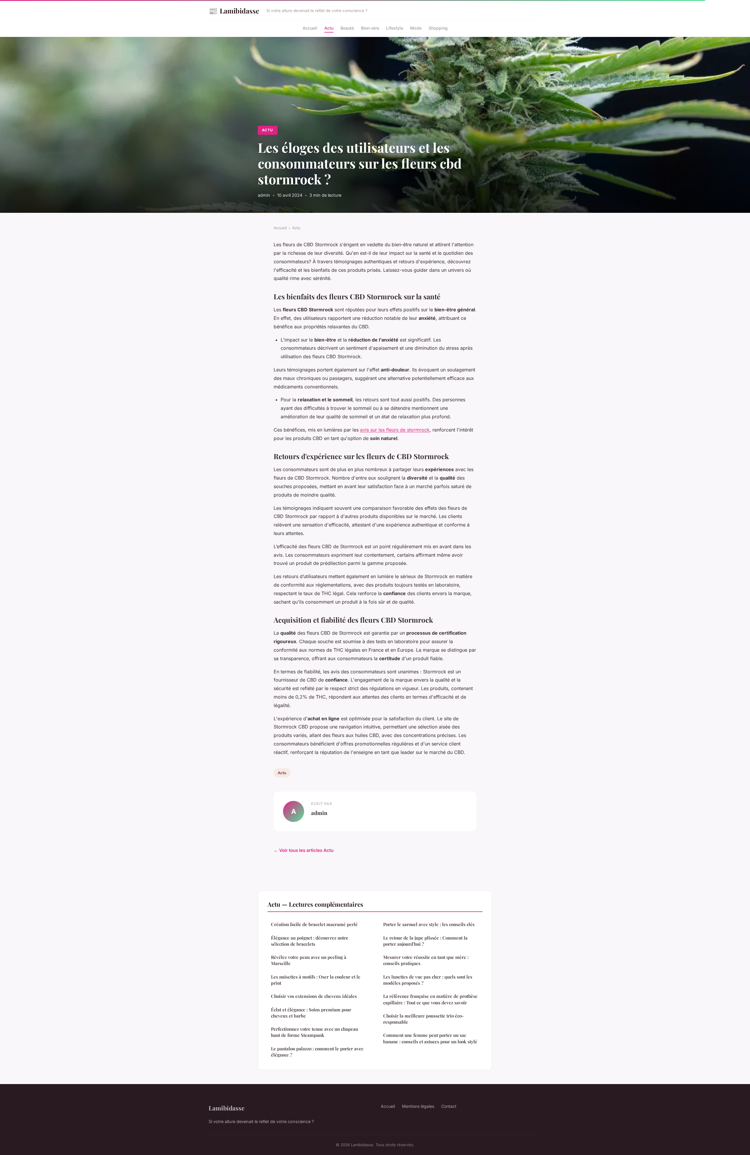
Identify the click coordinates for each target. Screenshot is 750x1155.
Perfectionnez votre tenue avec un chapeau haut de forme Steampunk (314, 1032)
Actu (328, 28)
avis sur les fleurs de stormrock (394, 430)
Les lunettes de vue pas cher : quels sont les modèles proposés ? (427, 980)
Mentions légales (418, 1106)
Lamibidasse (234, 10)
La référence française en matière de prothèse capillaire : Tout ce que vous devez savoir (430, 999)
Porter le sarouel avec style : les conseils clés (429, 924)
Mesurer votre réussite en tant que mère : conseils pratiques (425, 960)
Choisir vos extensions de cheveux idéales (314, 996)
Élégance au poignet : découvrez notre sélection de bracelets (309, 941)
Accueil (310, 28)
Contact (448, 1106)
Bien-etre (370, 28)
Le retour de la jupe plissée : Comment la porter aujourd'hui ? (425, 941)
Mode (416, 28)
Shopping (438, 28)
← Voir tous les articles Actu (303, 850)
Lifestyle (394, 28)
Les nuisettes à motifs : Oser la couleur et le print (315, 980)
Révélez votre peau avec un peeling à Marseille (308, 960)
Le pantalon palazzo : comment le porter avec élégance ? (317, 1052)
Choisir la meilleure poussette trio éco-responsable (423, 1019)
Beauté (347, 28)
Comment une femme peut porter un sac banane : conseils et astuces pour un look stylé (430, 1038)
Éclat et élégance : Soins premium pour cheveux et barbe (311, 1013)
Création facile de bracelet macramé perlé (314, 924)
